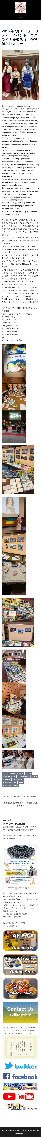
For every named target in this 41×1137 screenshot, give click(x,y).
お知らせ (34, 776)
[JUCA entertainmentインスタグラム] (20, 1086)
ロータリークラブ (18, 779)
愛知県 (21, 782)
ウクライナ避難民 (23, 776)
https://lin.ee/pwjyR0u (12, 917)
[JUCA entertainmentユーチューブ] (20, 1096)
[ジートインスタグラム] (20, 1107)
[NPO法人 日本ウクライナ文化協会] (20, 7)
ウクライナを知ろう (9, 776)
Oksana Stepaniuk (16, 773)
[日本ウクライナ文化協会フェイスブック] (20, 1076)
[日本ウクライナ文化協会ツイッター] (20, 1065)
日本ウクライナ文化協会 (10, 785)
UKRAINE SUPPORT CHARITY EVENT (21, 796)
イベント (28, 773)
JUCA (4, 773)
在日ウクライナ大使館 (9, 782)
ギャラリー (6, 779)
